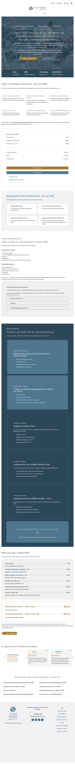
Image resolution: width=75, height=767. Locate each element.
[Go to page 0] (47, 667)
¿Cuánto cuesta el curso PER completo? (50, 694)
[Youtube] (39, 719)
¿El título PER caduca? (9, 690)
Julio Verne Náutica (13, 655)
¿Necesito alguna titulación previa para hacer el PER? (18, 682)
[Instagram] (32, 719)
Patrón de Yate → (28, 124)
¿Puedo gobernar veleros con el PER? (50, 686)
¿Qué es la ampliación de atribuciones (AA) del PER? (18, 694)
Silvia (34, 651)
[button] (36, 13)
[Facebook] (36, 719)
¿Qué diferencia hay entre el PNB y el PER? (51, 690)
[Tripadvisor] (42, 719)
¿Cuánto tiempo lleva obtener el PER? (14, 686)
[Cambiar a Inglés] (53, 3)
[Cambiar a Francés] (66, 3)
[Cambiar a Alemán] (59, 3)
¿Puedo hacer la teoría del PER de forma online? (53, 682)
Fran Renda (59, 651)
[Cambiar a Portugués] (71, 3)
